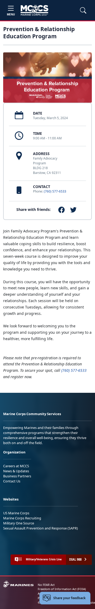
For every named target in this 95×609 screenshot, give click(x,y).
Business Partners (17, 476)
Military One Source (18, 523)
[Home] (34, 10)
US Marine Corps (16, 513)
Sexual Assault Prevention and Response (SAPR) (40, 528)
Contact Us (11, 481)
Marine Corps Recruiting (22, 518)
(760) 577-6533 (55, 191)
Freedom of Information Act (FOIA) (62, 589)
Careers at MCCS (16, 466)
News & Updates (16, 471)
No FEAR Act (46, 585)
